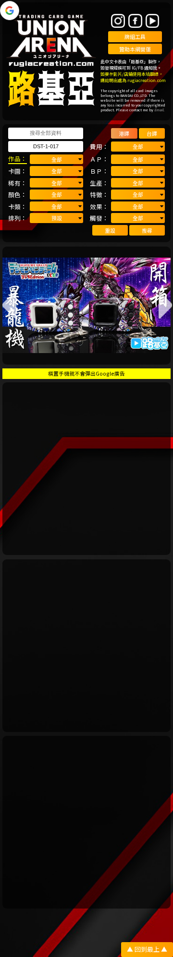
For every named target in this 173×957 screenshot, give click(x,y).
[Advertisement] (86, 468)
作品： (17, 158)
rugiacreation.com (146, 80)
